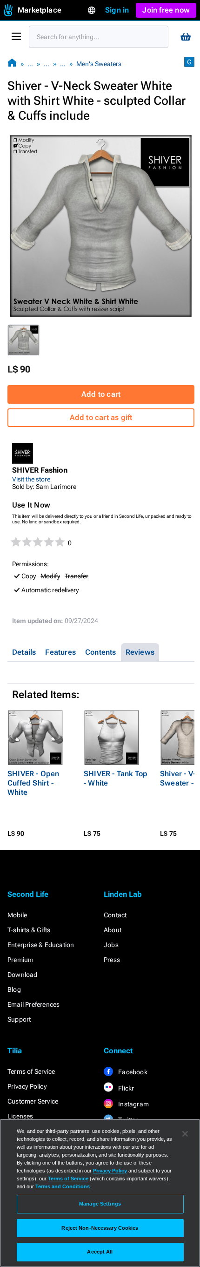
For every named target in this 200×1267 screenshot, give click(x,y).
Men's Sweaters (98, 64)
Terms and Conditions (62, 1186)
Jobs (111, 945)
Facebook (132, 1072)
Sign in (117, 10)
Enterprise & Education (40, 945)
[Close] (185, 1134)
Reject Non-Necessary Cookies (99, 1228)
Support (19, 1019)
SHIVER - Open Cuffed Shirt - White (33, 783)
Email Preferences (33, 1004)
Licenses (20, 1116)
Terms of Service (31, 1071)
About (112, 930)
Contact (115, 915)
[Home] (12, 63)
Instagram (133, 1104)
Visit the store (31, 479)
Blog (14, 989)
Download (22, 974)
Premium (20, 959)
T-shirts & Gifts (28, 930)
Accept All (100, 1251)
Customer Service (32, 1101)
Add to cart (100, 394)
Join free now (166, 10)
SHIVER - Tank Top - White (115, 778)
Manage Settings (100, 1203)
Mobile (17, 915)
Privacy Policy (27, 1086)
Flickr (125, 1088)
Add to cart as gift (101, 417)
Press (112, 959)
